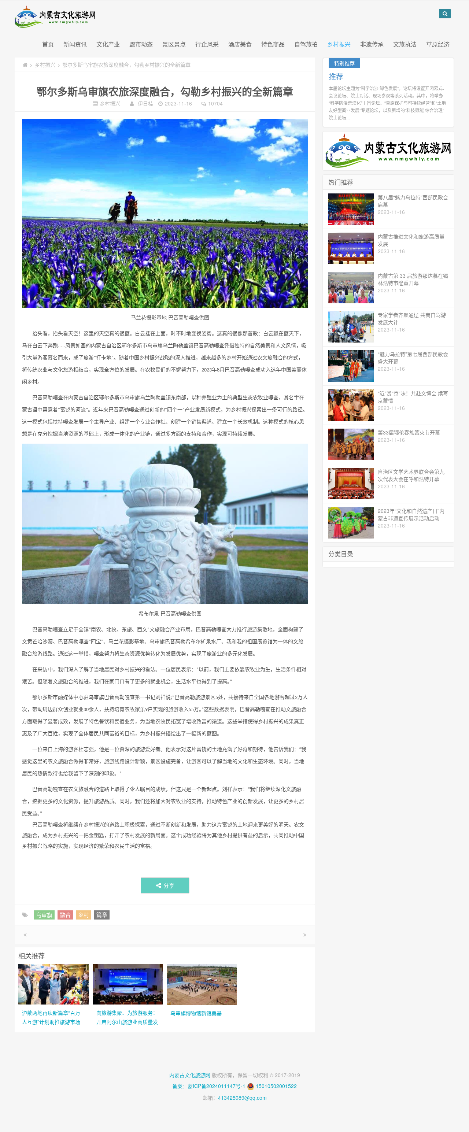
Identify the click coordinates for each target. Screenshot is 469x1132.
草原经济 (438, 44)
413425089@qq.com (242, 1097)
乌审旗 (44, 914)
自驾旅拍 (306, 44)
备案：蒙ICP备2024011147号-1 (208, 1086)
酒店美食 (240, 44)
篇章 (101, 914)
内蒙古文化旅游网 (189, 1075)
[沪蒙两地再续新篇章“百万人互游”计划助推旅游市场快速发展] (53, 983)
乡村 (83, 914)
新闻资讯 (75, 44)
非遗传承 (372, 44)
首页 (48, 44)
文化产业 (108, 44)
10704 (215, 103)
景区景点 (174, 44)
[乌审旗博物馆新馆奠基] (202, 983)
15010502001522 (276, 1086)
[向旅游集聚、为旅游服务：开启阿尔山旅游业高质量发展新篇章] (128, 983)
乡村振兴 (339, 44)
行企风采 (207, 44)
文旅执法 (405, 44)
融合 (65, 914)
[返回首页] (25, 64)
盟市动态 (141, 44)
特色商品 (273, 44)
